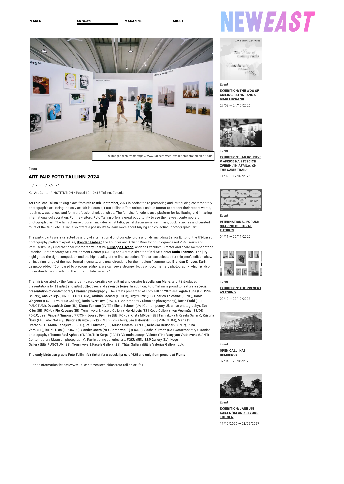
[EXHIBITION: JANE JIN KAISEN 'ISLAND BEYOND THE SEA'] (241, 386)
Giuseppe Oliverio (120, 247)
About (178, 21)
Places (35, 21)
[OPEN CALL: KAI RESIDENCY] (241, 326)
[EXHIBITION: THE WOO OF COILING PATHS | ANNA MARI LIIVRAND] (241, 59)
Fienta (180, 354)
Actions (84, 21)
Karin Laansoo (183, 252)
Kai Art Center (39, 193)
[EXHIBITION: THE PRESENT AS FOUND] (241, 263)
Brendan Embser (89, 242)
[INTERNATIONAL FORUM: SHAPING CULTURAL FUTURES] (241, 200)
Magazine (133, 21)
